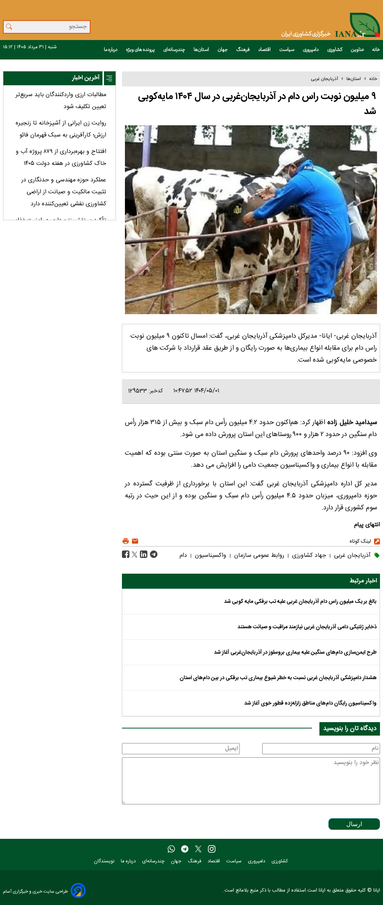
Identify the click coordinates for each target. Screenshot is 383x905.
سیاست (287, 49)
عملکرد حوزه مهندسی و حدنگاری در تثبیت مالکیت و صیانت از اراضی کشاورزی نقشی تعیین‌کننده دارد (63, 192)
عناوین (357, 49)
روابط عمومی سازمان (258, 555)
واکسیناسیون (209, 555)
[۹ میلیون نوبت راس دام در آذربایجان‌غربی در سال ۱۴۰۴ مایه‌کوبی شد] (152, 554)
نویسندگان (105, 861)
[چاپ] (125, 541)
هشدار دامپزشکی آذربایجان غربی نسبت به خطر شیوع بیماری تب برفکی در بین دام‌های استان (278, 678)
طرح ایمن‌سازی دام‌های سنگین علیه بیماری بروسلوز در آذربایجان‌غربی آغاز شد (295, 652)
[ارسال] (134, 541)
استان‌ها (202, 49)
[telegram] (185, 849)
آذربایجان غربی (324, 79)
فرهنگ (243, 49)
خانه (376, 49)
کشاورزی (335, 49)
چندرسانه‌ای (174, 49)
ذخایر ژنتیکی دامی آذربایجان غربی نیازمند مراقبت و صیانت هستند (307, 627)
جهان (223, 49)
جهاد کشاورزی (308, 555)
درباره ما (111, 49)
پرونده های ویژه (141, 49)
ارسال (354, 824)
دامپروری (311, 49)
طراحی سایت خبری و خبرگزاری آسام (35, 891)
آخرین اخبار (85, 78)
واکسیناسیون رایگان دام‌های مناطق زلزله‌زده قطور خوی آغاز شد (310, 703)
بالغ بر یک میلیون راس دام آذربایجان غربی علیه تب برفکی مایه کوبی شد (300, 601)
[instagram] (211, 849)
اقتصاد (265, 49)
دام (183, 555)
